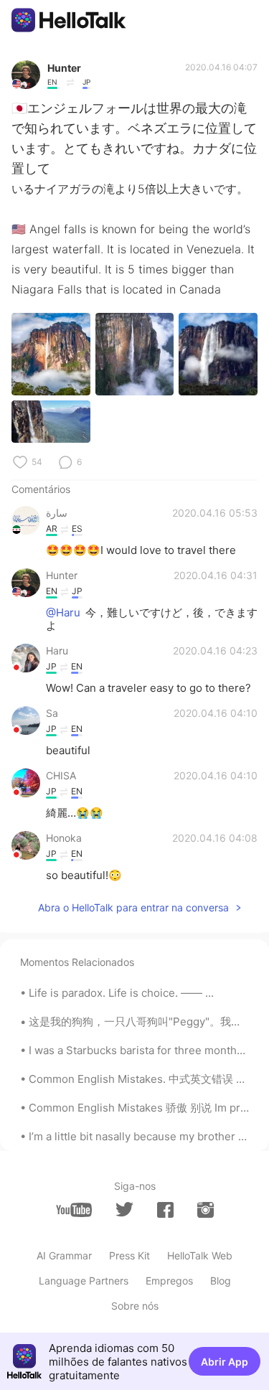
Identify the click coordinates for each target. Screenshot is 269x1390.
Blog (220, 1280)
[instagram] (205, 1210)
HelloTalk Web (199, 1255)
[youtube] (74, 1210)
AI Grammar (64, 1255)
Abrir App (224, 1362)
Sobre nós (135, 1306)
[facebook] (165, 1210)
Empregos (169, 1280)
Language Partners (83, 1280)
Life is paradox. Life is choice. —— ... (121, 993)
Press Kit (129, 1255)
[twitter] (124, 1209)
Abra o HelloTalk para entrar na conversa (133, 907)
